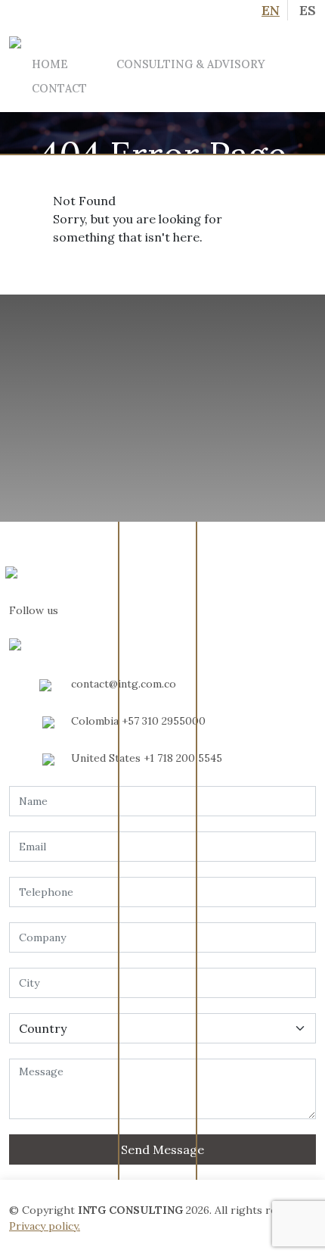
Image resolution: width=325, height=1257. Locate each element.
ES (307, 10)
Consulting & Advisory (190, 64)
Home (50, 64)
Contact (59, 88)
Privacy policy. (44, 1226)
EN (271, 10)
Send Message (162, 1149)
